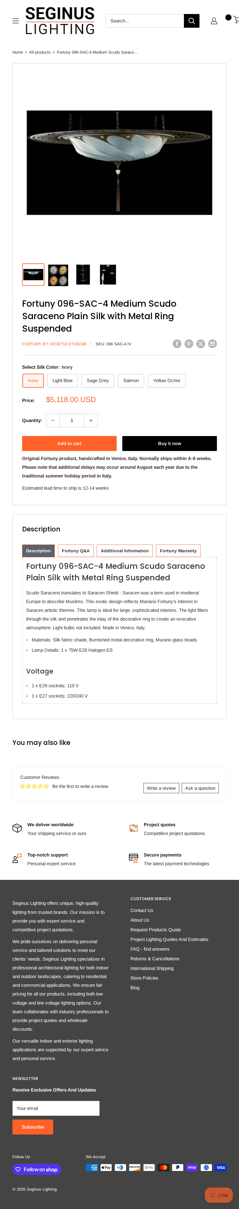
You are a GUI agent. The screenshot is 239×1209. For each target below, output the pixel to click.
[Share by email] (212, 343)
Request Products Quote (155, 929)
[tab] (38, 551)
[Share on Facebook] (177, 343)
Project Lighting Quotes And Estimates (169, 939)
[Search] (191, 21)
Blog (134, 987)
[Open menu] (15, 20)
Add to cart (69, 443)
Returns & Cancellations (155, 958)
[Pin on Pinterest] (189, 343)
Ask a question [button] (200, 788)
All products (40, 52)
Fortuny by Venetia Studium (54, 344)
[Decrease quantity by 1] (52, 420)
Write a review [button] (161, 788)
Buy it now (169, 443)
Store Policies (144, 978)
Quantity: (32, 420)
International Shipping (152, 968)
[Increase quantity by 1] (90, 420)
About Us (139, 920)
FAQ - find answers (150, 949)
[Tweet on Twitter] (200, 343)
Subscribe (33, 1127)
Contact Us (141, 910)
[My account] (214, 20)
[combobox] (145, 21)
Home (17, 52)
